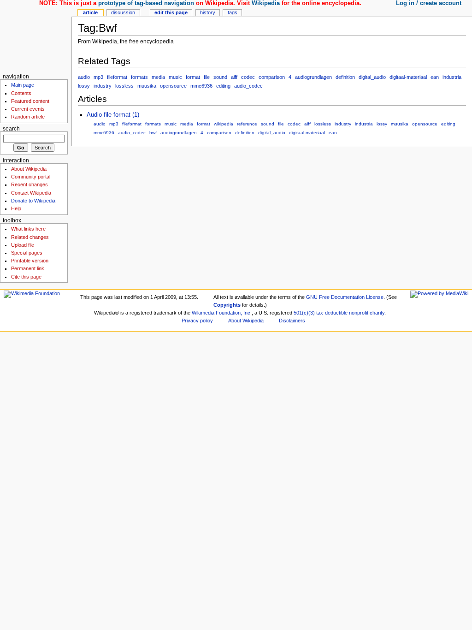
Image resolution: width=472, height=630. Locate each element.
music (175, 77)
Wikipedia (266, 3)
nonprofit (358, 312)
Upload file (22, 245)
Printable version (29, 260)
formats (139, 77)
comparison (272, 77)
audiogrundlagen (313, 77)
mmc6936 (201, 86)
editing (223, 86)
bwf (153, 132)
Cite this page (26, 276)
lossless (124, 86)
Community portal (30, 176)
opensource (173, 86)
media (158, 77)
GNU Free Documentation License (345, 297)
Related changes (30, 237)
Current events (28, 109)
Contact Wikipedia (31, 193)
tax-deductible (332, 312)
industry (103, 86)
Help (16, 208)
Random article (28, 116)
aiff (234, 77)
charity (377, 312)
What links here (28, 229)
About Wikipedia (29, 169)
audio (84, 77)
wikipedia (223, 123)
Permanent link (27, 268)
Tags (232, 12)
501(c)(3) (304, 312)
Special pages (26, 253)
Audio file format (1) (113, 115)
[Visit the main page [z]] (35, 35)
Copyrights (227, 305)
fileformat (117, 77)
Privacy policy (197, 320)
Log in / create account (428, 3)
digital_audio (372, 77)
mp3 (98, 77)
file (207, 77)
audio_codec (248, 86)
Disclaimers (292, 320)
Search (11, 128)
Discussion (123, 12)
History (207, 12)
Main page (22, 85)
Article (90, 12)
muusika (146, 86)
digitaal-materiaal (408, 77)
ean (435, 77)
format (193, 77)
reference (247, 123)
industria (451, 77)
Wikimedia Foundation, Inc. (222, 312)
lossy (84, 86)
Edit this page (171, 12)
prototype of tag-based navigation (146, 3)
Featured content (30, 101)
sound (220, 77)
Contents (21, 93)
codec (248, 77)
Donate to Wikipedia (33, 200)
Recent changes (29, 184)
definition (345, 77)
